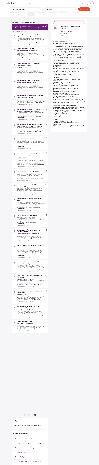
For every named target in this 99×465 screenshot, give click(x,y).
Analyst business (21, 448)
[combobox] (26, 9)
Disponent (34, 448)
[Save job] (46, 35)
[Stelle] (24, 9)
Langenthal (20, 19)
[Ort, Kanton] (59, 9)
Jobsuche (14, 19)
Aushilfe (30, 443)
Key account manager (23, 461)
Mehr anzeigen (34, 42)
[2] (35, 415)
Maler (40, 443)
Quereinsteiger (21, 439)
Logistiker (19, 443)
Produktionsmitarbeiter (37, 439)
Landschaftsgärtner (22, 457)
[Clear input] (40, 9)
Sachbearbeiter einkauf (23, 452)
